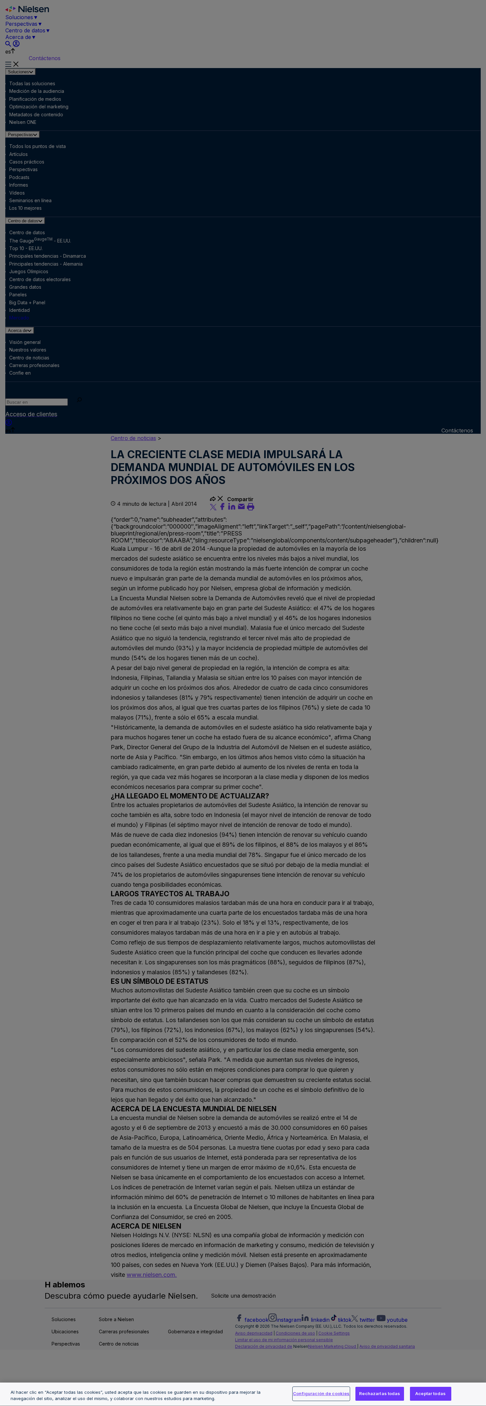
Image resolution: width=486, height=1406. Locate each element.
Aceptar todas (430, 1393)
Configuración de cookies (321, 1393)
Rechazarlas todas (379, 1393)
